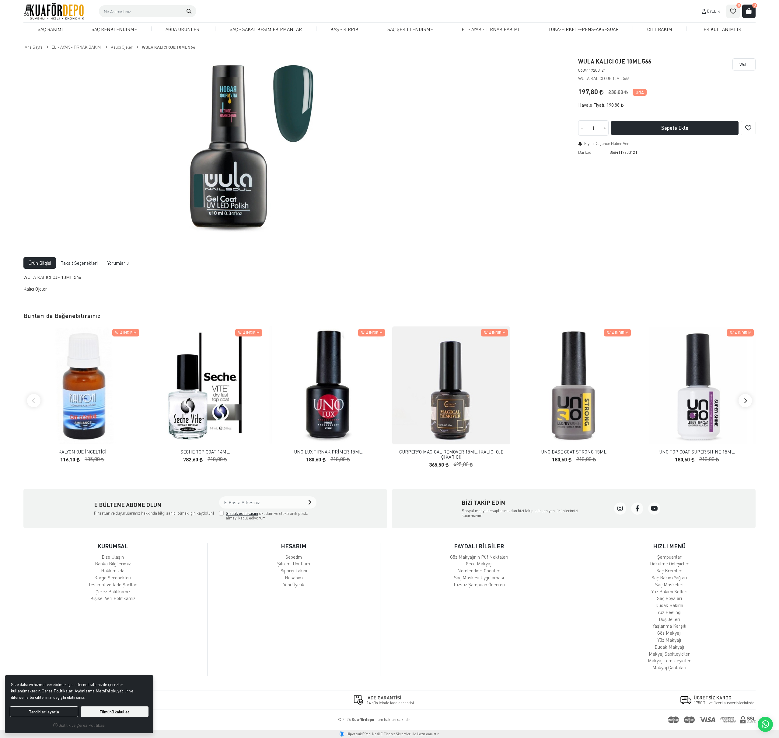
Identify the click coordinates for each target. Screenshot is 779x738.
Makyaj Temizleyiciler (669, 660)
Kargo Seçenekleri (112, 577)
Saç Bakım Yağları (669, 577)
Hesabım (294, 577)
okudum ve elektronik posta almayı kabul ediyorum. (267, 515)
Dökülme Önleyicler (669, 563)
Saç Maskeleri (669, 584)
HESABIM (293, 546)
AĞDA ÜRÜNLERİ (183, 29)
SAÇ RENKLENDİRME (114, 29)
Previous (33, 400)
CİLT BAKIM (659, 29)
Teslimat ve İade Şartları (113, 584)
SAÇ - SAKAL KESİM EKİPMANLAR (266, 29)
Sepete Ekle (674, 128)
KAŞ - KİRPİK (344, 29)
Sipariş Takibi (294, 570)
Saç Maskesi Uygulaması (479, 577)
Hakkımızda (112, 570)
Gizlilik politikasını (242, 513)
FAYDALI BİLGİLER (479, 546)
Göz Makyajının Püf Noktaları (479, 557)
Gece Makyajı (479, 563)
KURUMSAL (112, 546)
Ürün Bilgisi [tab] (39, 263)
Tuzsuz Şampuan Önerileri (479, 584)
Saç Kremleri (669, 570)
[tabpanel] (389, 286)
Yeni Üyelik (293, 584)
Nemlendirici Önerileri (479, 570)
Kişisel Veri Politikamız (112, 598)
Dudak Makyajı (669, 647)
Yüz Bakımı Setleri (669, 591)
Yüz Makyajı (669, 640)
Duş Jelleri (669, 619)
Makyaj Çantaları (669, 667)
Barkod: (585, 152)
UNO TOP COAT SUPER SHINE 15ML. (697, 451)
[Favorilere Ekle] (748, 128)
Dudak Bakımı (669, 605)
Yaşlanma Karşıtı (669, 626)
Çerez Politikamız (113, 591)
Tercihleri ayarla (44, 711)
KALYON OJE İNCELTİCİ (82, 451)
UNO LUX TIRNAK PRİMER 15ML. (328, 451)
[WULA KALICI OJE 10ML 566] (252, 147)
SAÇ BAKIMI (50, 29)
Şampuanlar (669, 557)
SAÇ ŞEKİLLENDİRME (410, 29)
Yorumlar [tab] (118, 263)
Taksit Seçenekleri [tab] (79, 263)
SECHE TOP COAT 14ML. (205, 451)
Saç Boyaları (669, 598)
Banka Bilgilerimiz (113, 563)
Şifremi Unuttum (293, 563)
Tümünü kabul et (114, 711)
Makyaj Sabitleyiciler (669, 654)
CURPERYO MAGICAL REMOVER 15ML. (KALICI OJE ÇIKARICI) (451, 454)
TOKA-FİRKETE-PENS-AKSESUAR (583, 29)
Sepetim (293, 557)
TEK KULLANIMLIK (721, 29)
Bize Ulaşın (113, 557)
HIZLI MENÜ (669, 546)
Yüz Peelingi (669, 612)
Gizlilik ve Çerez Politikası (81, 725)
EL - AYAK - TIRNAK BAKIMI (490, 29)
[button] (189, 11)
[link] (620, 508)
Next (745, 400)
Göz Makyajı (669, 633)
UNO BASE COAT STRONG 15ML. (574, 451)
